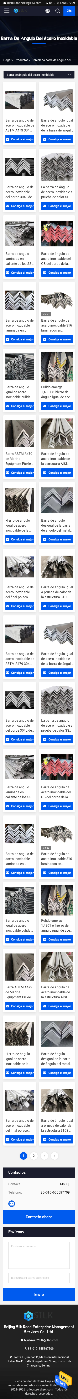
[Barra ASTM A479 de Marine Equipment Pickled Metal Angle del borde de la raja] (19, 433)
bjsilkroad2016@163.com (24, 3)
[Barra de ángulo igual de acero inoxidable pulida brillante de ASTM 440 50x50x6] (19, 367)
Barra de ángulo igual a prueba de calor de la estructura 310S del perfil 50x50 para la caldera (57, 597)
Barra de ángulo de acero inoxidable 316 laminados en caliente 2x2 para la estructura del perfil (56, 330)
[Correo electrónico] (11, 1203)
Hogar (7, 60)
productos (21, 60)
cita (69, 10)
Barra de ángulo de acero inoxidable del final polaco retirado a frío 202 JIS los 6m (19, 597)
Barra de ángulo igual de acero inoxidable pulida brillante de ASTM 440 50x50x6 (18, 397)
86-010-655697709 (61, 3)
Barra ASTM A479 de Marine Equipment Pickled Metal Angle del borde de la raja (19, 464)
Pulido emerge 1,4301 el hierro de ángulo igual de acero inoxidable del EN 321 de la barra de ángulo (57, 397)
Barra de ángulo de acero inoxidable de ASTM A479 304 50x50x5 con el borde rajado (19, 130)
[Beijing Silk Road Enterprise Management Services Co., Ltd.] (20, 11)
